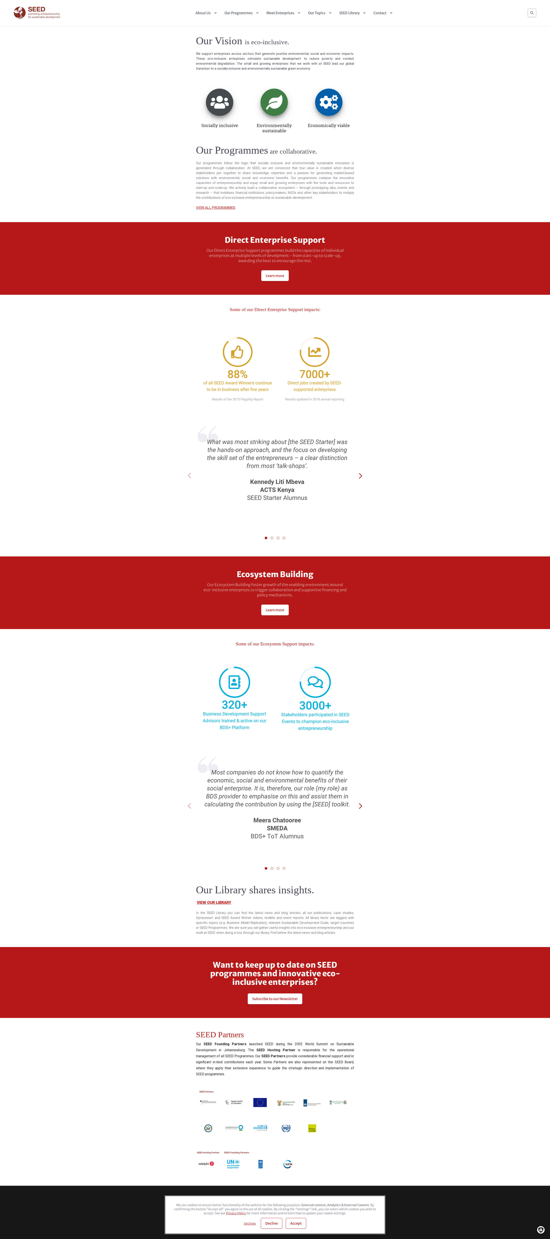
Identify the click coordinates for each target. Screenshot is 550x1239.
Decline (271, 1223)
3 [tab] (278, 538)
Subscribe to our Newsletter (275, 999)
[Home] (37, 13)
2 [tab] (272, 538)
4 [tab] (284, 538)
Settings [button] (250, 1223)
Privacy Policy (236, 1213)
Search (532, 13)
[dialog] (275, 1215)
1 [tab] (266, 538)
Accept (296, 1223)
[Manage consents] (541, 1230)
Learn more (275, 275)
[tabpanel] (275, 476)
